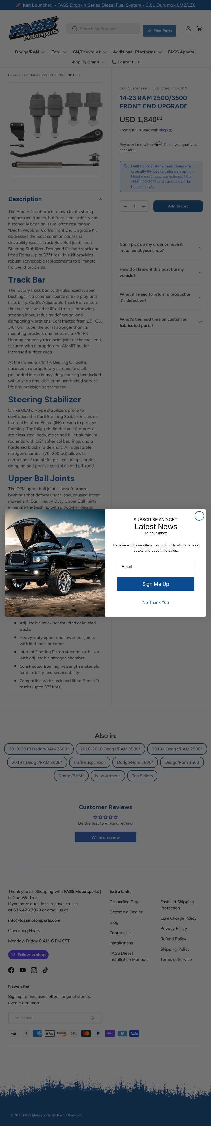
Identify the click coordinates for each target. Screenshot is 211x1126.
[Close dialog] (199, 515)
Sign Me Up (155, 584)
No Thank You (156, 602)
